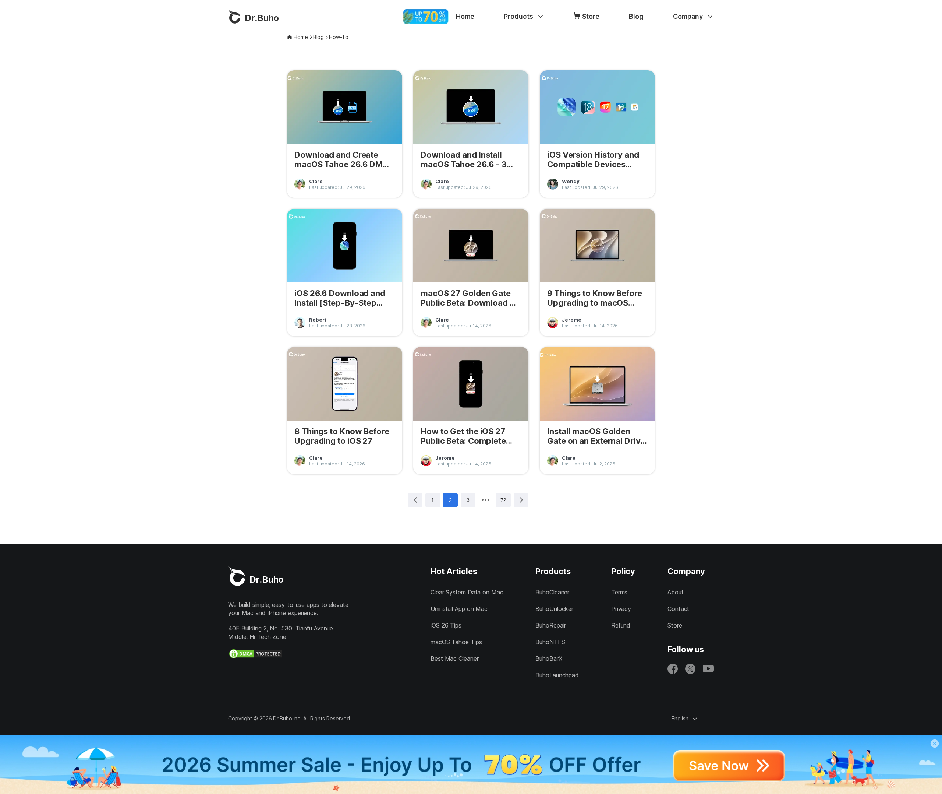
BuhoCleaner (552, 592)
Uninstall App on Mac (459, 608)
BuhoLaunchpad (557, 675)
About (675, 592)
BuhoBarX (548, 658)
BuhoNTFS (550, 642)
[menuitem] (465, 16)
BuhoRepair (550, 625)
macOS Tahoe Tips (456, 642)
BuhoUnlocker (554, 608)
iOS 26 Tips (446, 625)
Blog (636, 16)
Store (591, 16)
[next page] (485, 499)
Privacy (621, 608)
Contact (678, 608)
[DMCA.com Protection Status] (255, 653)
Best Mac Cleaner (454, 658)
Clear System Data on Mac (467, 592)
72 (503, 500)
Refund (620, 625)
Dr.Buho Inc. (287, 718)
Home (465, 16)
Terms (619, 592)
